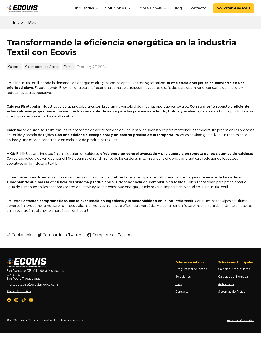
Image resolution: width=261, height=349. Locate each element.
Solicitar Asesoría (234, 8)
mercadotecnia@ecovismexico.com (32, 284)
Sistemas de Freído (232, 291)
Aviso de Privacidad (240, 320)
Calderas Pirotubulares (234, 269)
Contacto (198, 8)
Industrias (84, 8)
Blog (177, 8)
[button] (87, 8)
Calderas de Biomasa (233, 276)
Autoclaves (226, 284)
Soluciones (115, 8)
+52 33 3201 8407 (19, 291)
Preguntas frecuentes (191, 269)
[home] (23, 8)
